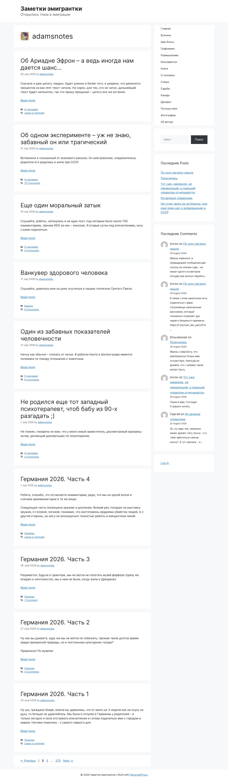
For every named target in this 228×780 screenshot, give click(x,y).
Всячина (166, 35)
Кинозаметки (169, 61)
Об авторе (167, 121)
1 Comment (30, 600)
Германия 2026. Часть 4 (55, 478)
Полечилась (169, 178)
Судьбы (165, 88)
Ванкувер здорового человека (64, 272)
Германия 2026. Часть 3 (55, 559)
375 (58, 760)
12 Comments (32, 183)
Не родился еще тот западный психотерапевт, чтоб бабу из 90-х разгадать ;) (69, 408)
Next (68, 760)
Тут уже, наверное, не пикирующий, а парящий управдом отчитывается (178, 188)
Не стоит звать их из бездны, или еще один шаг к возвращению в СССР (184, 208)
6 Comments (31, 250)
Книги (164, 68)
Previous (28, 760)
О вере (165, 81)
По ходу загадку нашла (177, 172)
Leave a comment (34, 112)
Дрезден (29, 533)
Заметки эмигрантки (51, 8)
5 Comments (31, 456)
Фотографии (168, 115)
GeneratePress (139, 774)
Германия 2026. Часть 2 (55, 622)
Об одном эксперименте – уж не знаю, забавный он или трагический (76, 138)
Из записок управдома (176, 198)
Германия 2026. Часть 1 (55, 693)
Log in (165, 463)
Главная (166, 28)
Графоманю (168, 48)
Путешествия (169, 108)
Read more (28, 100)
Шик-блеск (167, 41)
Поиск (199, 139)
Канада (28, 305)
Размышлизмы (169, 55)
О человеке (31, 109)
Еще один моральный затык (61, 205)
